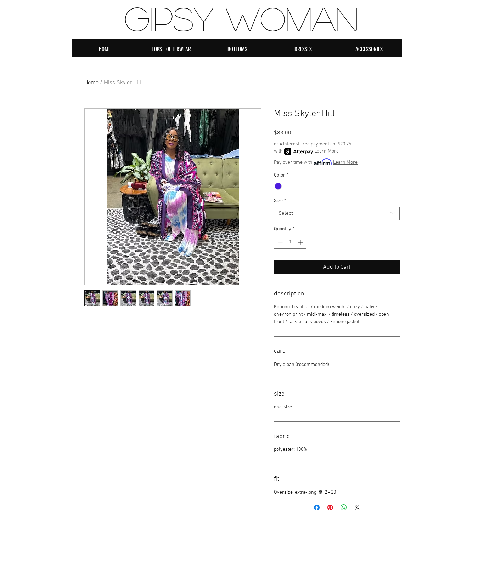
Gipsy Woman (241, 17)
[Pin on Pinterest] (330, 507)
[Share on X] (357, 507)
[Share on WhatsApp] (343, 507)
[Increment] (301, 242)
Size (280, 201)
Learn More (326, 151)
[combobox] (337, 213)
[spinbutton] (290, 242)
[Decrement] (279, 242)
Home (91, 82)
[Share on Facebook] (317, 507)
